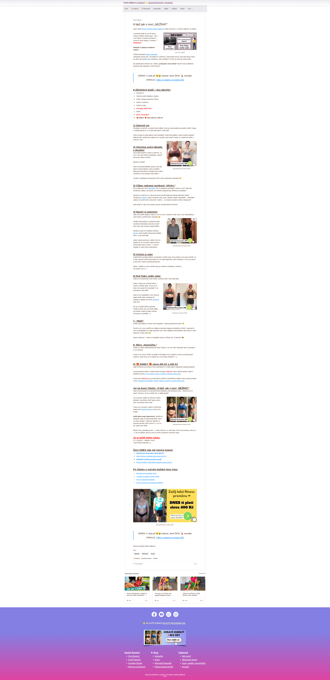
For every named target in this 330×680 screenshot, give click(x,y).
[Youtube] (161, 614)
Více (189, 8)
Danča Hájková (129, 3)
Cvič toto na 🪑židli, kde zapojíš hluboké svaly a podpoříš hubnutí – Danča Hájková (163, 594)
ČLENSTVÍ (140, 3)
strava (153, 554)
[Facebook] (154, 614)
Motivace (145, 554)
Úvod (126, 8)
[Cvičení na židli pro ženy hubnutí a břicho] (165, 584)
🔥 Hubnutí (134, 8)
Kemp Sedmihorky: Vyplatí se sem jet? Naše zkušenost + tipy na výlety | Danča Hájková (137, 594)
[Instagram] (175, 614)
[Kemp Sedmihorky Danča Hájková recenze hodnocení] (137, 584)
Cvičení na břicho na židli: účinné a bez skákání (191, 594)
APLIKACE (169, 3)
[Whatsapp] (168, 614)
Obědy (166, 8)
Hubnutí (136, 554)
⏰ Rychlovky (146, 8)
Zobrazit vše (202, 573)
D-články (155, 558)
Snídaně (174, 8)
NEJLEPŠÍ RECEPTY (156, 3)
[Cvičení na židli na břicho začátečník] (192, 584)
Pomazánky (157, 8)
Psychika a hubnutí (146, 558)
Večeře (182, 8)
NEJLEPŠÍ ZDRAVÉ (165, 623)
